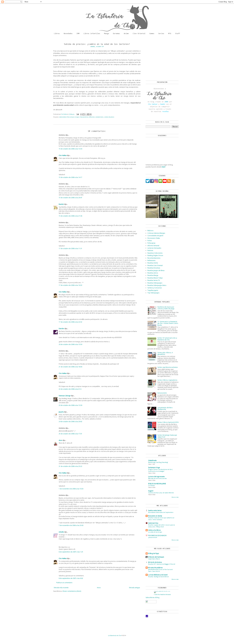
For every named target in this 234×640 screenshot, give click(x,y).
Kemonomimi (162, 393)
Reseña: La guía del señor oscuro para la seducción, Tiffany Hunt (161, 526)
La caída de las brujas (155, 532)
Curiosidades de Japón (155, 236)
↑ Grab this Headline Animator (162, 594)
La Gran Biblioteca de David (157, 575)
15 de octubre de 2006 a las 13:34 (70, 149)
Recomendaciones (153, 258)
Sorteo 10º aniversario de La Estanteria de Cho (167, 339)
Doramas (116, 34)
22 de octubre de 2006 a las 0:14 (70, 389)
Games (151, 34)
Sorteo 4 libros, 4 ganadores (167, 380)
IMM (78, 34)
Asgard (150, 491)
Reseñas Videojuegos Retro (156, 285)
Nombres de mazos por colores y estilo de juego (165, 308)
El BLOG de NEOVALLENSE (157, 484)
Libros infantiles (91, 34)
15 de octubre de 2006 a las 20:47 (70, 198)
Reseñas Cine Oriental (155, 265)
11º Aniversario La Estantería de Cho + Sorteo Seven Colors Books (167, 323)
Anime (126, 34)
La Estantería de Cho (114, 635)
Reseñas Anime (152, 263)
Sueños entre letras (154, 510)
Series (161, 34)
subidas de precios (109, 117)
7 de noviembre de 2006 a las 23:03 (71, 525)
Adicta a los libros (154, 530)
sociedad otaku (99, 117)
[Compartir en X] (86, 114)
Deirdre (61, 329)
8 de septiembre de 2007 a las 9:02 (71, 578)
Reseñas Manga (152, 275)
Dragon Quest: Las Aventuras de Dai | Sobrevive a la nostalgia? (160, 470)
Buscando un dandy (155, 516)
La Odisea (151, 485)
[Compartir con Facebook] (88, 114)
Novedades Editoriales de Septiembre (160, 512)
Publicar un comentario (64, 583)
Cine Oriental (139, 34)
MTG (169, 34)
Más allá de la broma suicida (157, 478)
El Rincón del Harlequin (156, 557)
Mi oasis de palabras (155, 568)
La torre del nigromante (156, 477)
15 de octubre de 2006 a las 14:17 (70, 177)
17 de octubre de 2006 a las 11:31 (70, 248)
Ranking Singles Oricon (155, 255)
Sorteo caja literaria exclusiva (167, 367)
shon (60, 440)
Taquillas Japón (152, 290)
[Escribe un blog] (83, 114)
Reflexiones (151, 260)
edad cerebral (63, 117)
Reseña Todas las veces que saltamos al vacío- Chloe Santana (161, 518)
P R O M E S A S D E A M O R (157, 535)
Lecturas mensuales (154, 248)
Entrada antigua (134, 588)
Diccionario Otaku (153, 238)
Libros (57, 34)
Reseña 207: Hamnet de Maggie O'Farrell (161, 564)
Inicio (99, 588)
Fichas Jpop (151, 243)
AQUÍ (163, 167)
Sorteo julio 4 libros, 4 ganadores (165, 353)
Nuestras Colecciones (154, 253)
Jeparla (61, 412)
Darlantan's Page (154, 467)
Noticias (150, 250)
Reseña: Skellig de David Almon (158, 577)
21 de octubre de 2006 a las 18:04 (70, 367)
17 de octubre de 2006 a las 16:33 (70, 285)
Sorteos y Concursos (154, 288)
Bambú (61, 204)
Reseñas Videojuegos (154, 283)
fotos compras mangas (73, 117)
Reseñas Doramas (153, 268)
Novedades (68, 34)
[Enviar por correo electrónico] (81, 114)
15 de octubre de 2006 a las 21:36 (70, 216)
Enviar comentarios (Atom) (72, 591)
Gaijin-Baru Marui (154, 559)
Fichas (149, 241)
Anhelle (61, 532)
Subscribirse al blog (152, 597)
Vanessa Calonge (65, 396)
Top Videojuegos (153, 293)
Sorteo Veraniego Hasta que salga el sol (167, 436)
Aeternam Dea (153, 523)
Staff (177, 34)
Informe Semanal (153, 246)
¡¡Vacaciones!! (152, 537)
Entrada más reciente (61, 588)
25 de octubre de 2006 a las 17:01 (70, 434)
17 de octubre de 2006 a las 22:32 (70, 322)
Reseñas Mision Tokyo (155, 278)
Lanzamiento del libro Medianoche (165, 408)
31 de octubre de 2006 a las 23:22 (70, 466)
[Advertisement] (161, 58)
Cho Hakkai (63, 155)
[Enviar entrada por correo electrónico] (77, 114)
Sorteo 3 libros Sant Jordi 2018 (167, 422)
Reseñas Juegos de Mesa (155, 270)
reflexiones (92, 117)
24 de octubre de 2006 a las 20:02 (70, 421)
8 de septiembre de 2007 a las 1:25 (71, 552)
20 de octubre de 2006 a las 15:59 (70, 344)
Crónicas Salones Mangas (156, 233)
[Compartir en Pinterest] (90, 114)
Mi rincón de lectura (155, 562)
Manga (106, 34)
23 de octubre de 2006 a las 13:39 (70, 405)
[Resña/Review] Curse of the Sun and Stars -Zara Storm (160, 570)
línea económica (84, 117)
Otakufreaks (152, 460)
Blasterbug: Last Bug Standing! (158, 462)
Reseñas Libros (152, 273)
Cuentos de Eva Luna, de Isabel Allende (161, 493)
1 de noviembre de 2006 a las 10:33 (71, 489)
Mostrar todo (175, 497)
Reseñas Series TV (153, 280)
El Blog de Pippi (153, 553)
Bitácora (150, 231)
